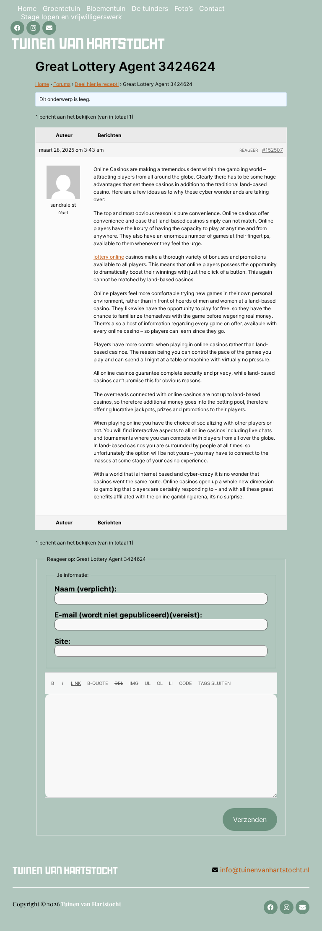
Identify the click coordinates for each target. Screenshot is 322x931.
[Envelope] (49, 28)
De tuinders (150, 8)
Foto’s (183, 8)
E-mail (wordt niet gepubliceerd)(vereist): (128, 615)
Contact (212, 8)
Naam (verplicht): (86, 589)
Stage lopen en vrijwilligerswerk (71, 17)
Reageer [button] (248, 150)
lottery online (108, 257)
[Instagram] (33, 28)
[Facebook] (17, 28)
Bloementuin (105, 8)
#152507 (272, 150)
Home (27, 8)
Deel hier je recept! (97, 84)
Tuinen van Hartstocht (91, 904)
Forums (61, 84)
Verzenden (250, 819)
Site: (62, 641)
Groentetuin (61, 8)
